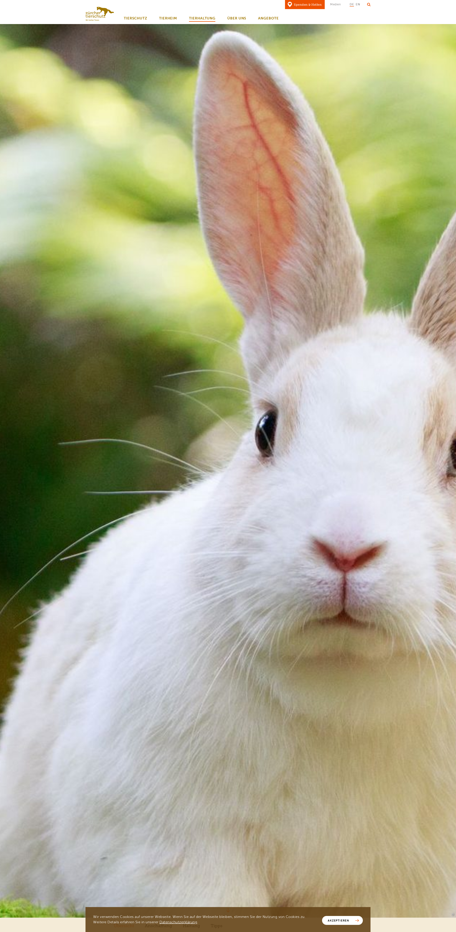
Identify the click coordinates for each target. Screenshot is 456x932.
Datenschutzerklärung (178, 922)
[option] (352, 4)
